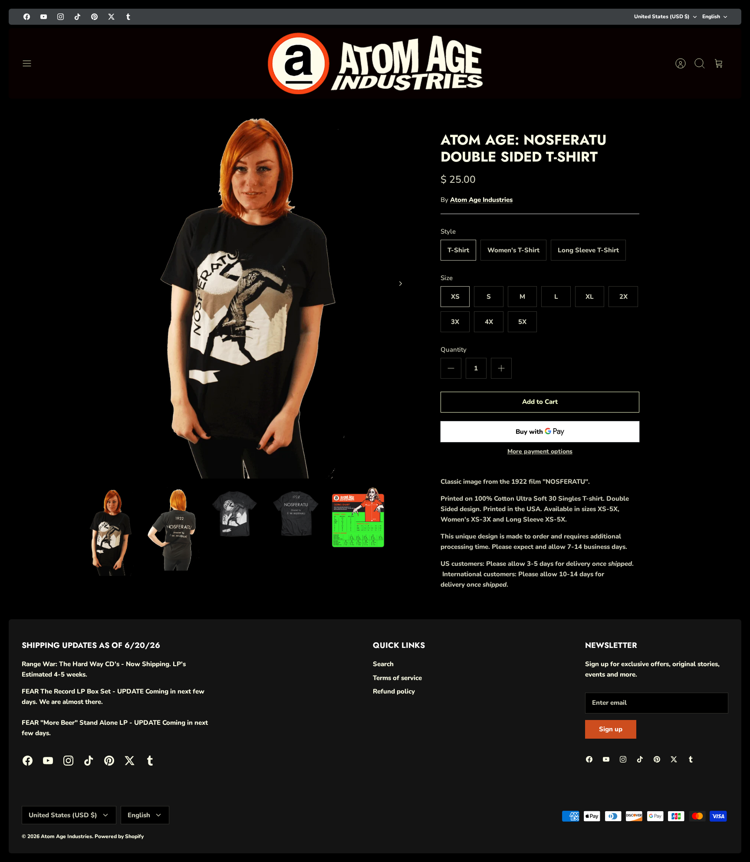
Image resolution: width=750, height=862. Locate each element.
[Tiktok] (639, 828)
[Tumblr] (703, 828)
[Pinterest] (660, 828)
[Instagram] (618, 828)
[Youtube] (597, 828)
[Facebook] (575, 828)
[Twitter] (682, 828)
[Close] (725, 692)
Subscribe (642, 804)
